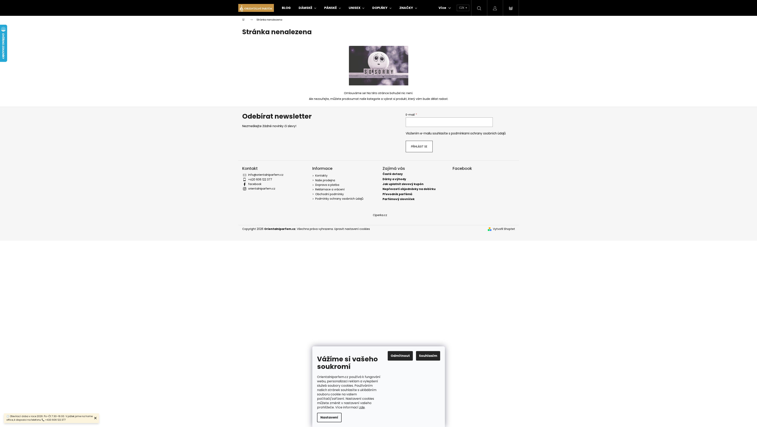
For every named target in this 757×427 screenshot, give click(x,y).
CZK (462, 8)
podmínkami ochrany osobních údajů (478, 133)
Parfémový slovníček (399, 199)
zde (362, 407)
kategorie (373, 99)
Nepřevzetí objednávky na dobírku (409, 189)
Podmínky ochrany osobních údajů (339, 199)
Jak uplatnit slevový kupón (403, 184)
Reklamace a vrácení (330, 189)
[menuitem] (286, 8)
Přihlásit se (419, 146)
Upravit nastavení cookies (352, 229)
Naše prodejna (325, 180)
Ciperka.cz (380, 215)
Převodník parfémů (397, 194)
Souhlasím (428, 355)
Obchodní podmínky (329, 194)
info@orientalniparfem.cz (265, 175)
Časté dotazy (393, 174)
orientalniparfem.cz (261, 189)
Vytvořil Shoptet (504, 229)
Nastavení (329, 417)
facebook (254, 184)
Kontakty (321, 176)
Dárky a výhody (394, 179)
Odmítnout (400, 355)
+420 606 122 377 (260, 179)
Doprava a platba (327, 185)
